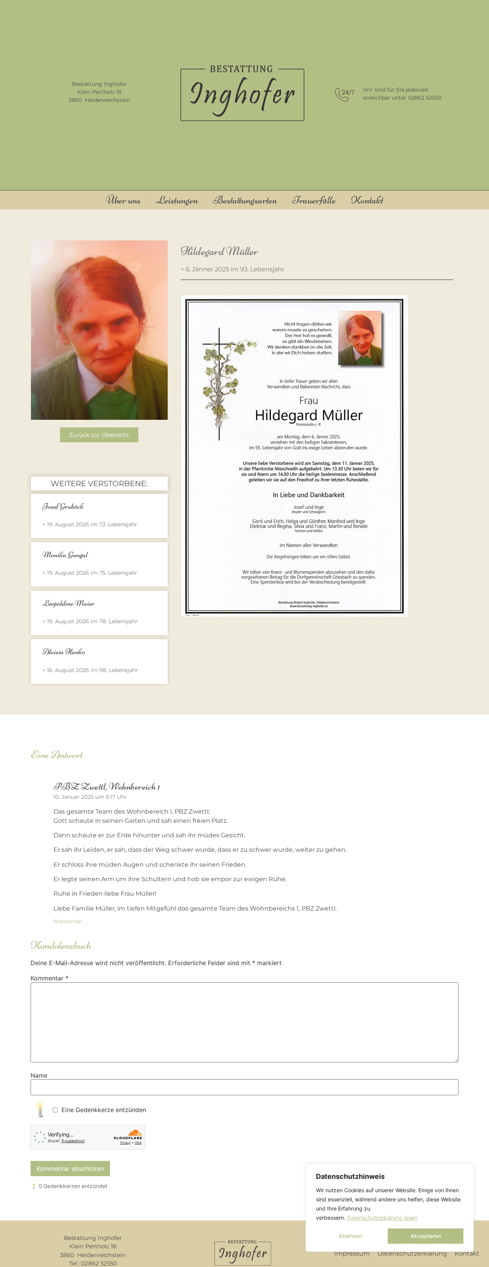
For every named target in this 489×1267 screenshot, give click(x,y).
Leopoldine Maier (68, 603)
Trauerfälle (314, 199)
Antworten (67, 921)
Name (39, 1075)
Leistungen (177, 199)
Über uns (123, 199)
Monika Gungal (64, 554)
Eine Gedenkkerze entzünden (104, 1110)
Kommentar (49, 978)
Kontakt (367, 199)
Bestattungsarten (245, 199)
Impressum (352, 1253)
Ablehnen (350, 1236)
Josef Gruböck (63, 506)
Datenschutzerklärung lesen (382, 1217)
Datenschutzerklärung (412, 1253)
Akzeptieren (425, 1236)
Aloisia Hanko (63, 651)
